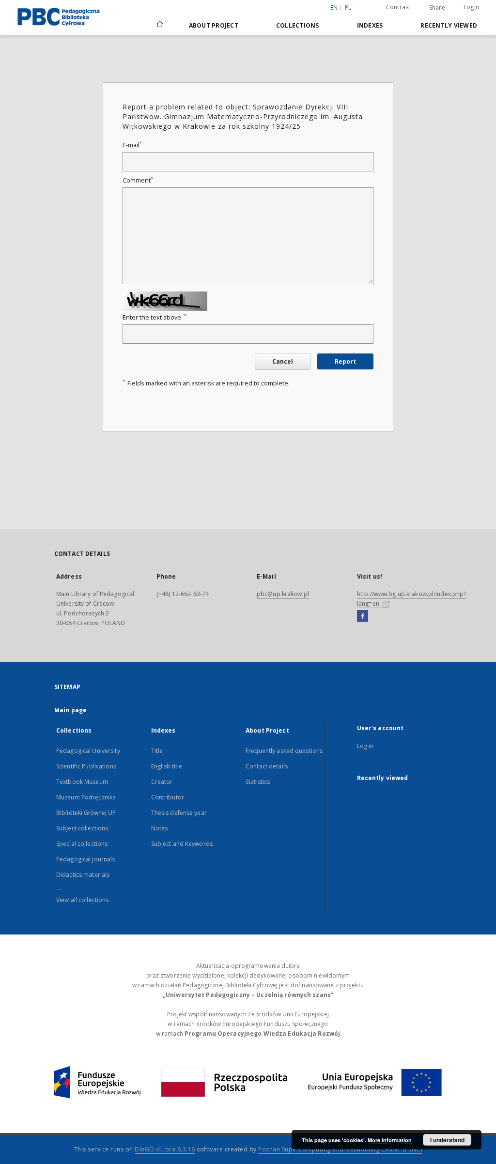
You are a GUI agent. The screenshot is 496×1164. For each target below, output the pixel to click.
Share (437, 8)
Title (157, 751)
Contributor (167, 797)
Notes (159, 828)
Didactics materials (82, 875)
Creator (162, 782)
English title (167, 766)
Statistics (258, 782)
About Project (213, 25)
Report (345, 361)
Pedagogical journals (85, 859)
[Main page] (159, 25)
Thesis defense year (179, 813)
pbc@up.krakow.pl (283, 594)
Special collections (82, 844)
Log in (365, 746)
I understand (447, 1139)
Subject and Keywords (182, 844)
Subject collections (82, 828)
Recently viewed (448, 25)
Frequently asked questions (284, 751)
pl (348, 7)
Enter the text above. (154, 317)
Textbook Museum (82, 782)
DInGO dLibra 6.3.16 (165, 1149)
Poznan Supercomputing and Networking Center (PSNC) (340, 1149)
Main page (70, 710)
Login (471, 7)
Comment (138, 180)
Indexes (370, 25)
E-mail (132, 145)
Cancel (282, 361)
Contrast (398, 7)
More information (390, 1140)
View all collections (82, 900)
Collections (297, 25)
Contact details (267, 766)
